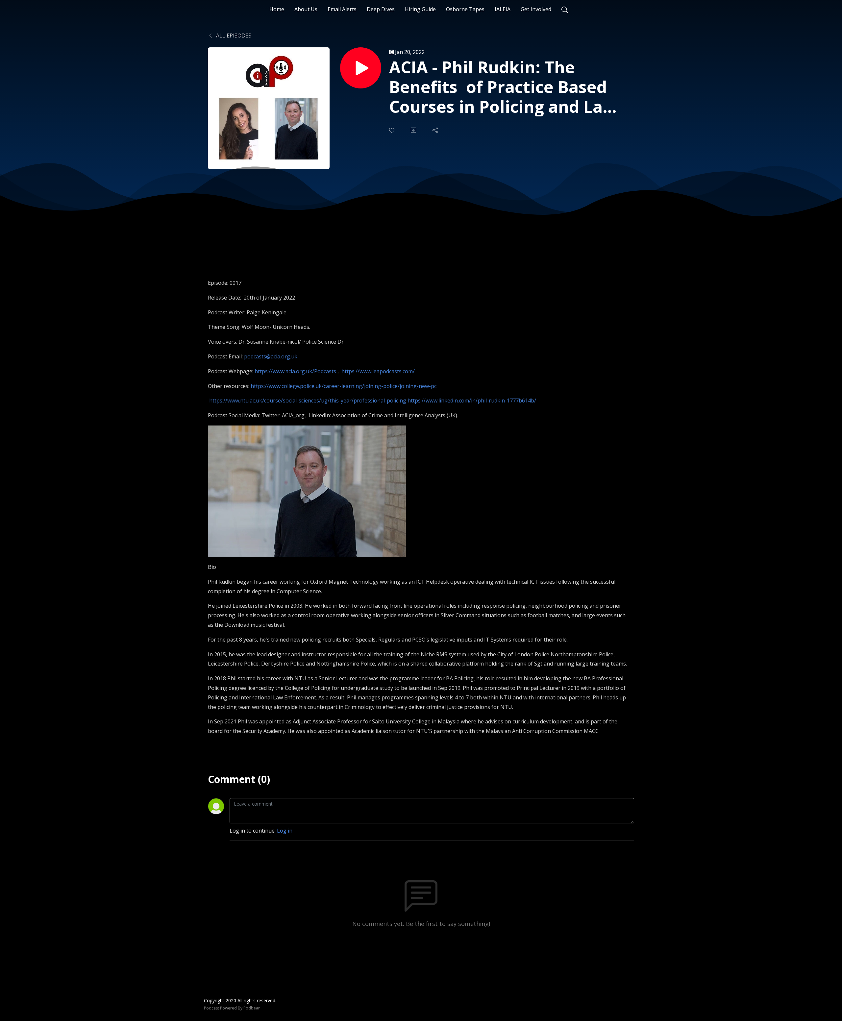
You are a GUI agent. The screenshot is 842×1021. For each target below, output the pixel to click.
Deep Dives (381, 9)
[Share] (436, 130)
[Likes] (392, 130)
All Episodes (233, 35)
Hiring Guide (420, 9)
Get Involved (536, 9)
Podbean (251, 1008)
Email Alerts (342, 9)
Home (276, 9)
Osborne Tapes (465, 9)
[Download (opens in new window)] (414, 130)
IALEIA (502, 9)
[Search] (565, 9)
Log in (284, 830)
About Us (305, 9)
